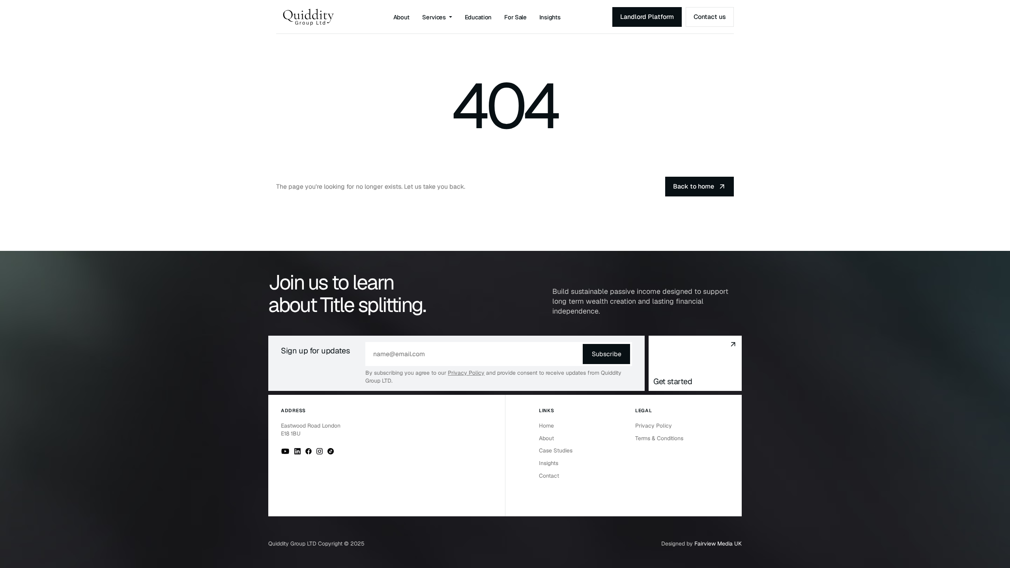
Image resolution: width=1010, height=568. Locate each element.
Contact (549, 475)
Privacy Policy (466, 372)
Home (546, 425)
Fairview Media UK (718, 543)
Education (478, 17)
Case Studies (555, 450)
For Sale (515, 17)
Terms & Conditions (659, 438)
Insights (550, 17)
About (401, 17)
